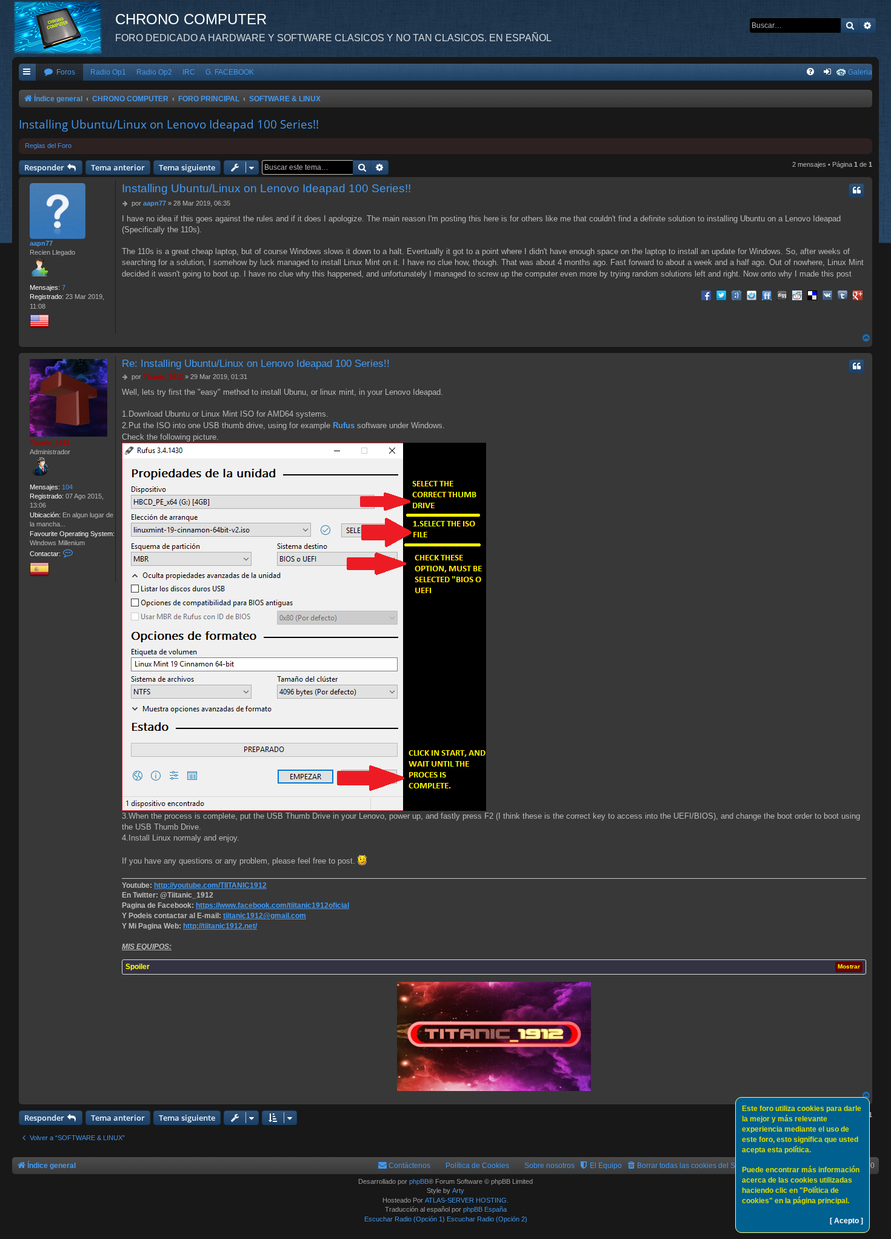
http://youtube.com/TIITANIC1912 (210, 885)
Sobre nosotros (549, 1165)
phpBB (419, 1181)
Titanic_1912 (50, 442)
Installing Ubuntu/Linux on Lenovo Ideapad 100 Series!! (169, 124)
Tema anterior (118, 167)
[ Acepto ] (846, 1221)
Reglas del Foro (48, 145)
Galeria (860, 72)
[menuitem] (59, 72)
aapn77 (41, 243)
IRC (188, 72)
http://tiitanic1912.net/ (220, 926)
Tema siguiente (187, 167)
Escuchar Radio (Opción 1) (404, 1219)
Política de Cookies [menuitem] (477, 1165)
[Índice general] (63, 27)
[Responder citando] (856, 190)
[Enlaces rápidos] (27, 72)
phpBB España (485, 1209)
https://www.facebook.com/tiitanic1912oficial (272, 905)
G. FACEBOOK (229, 72)
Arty (458, 1190)
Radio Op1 (108, 72)
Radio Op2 (154, 72)
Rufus (344, 425)
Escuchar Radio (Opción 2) (487, 1219)
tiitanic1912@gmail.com (264, 916)
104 (67, 487)
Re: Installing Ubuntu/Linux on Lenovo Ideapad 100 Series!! (256, 363)
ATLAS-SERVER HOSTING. (467, 1200)
